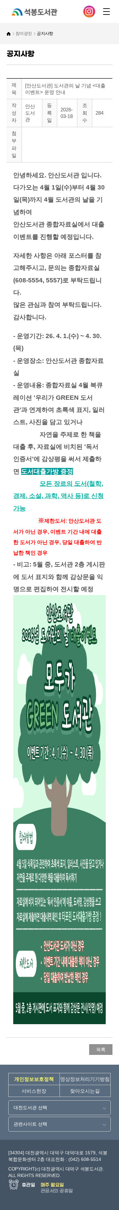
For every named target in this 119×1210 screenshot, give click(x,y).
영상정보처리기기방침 (85, 1079)
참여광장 (24, 33)
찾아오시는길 (85, 1091)
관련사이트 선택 (30, 1124)
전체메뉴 (106, 11)
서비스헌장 (33, 1091)
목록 (100, 1049)
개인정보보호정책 (34, 1079)
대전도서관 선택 (30, 1107)
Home (9, 34)
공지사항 (45, 33)
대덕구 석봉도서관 (50, 13)
